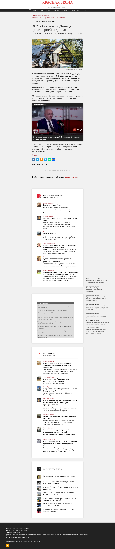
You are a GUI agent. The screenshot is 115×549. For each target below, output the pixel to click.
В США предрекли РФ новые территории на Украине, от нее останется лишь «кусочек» (96, 280)
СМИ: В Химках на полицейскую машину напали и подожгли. (59, 505)
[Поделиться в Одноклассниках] (41, 159)
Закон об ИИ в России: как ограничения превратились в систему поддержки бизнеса (60, 443)
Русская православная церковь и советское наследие (57, 260)
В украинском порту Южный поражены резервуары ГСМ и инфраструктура (96, 298)
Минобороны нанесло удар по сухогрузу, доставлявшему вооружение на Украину (96, 331)
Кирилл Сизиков (48, 399)
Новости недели (48, 216)
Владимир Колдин (49, 243)
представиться (71, 177)
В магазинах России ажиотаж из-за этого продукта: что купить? (59, 499)
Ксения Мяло (47, 257)
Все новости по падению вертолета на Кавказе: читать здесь (58, 494)
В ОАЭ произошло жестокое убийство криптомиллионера (58, 482)
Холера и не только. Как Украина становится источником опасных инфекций (57, 365)
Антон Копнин (48, 428)
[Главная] (57, 4)
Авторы (57, 10)
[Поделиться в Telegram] (37, 159)
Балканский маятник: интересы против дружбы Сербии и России (59, 246)
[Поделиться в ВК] (33, 159)
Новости (35, 10)
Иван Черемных (48, 387)
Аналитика (49, 10)
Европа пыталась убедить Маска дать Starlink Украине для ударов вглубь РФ (97, 307)
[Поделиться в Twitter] (45, 159)
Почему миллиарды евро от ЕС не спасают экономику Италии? (57, 431)
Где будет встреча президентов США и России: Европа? (58, 510)
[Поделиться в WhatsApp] (49, 159)
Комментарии (65, 10)
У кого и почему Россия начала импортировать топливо (56, 380)
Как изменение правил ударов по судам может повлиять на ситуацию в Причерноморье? (60, 402)
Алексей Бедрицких (49, 377)
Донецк (36, 155)
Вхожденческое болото (53, 205)
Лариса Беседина (48, 270)
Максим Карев (47, 232)
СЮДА (29, 541)
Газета (73, 10)
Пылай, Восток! (49, 234)
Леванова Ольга (48, 414)
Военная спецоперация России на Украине (48, 17)
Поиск (84, 10)
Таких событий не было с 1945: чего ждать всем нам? (60, 488)
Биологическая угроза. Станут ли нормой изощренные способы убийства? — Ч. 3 (60, 273)
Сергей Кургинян (48, 203)
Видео (42, 10)
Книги (78, 10)
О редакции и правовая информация (17, 538)
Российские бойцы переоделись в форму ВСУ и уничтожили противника (97, 289)
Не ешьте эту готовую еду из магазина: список (59, 477)
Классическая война (40, 16)
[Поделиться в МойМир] (53, 159)
